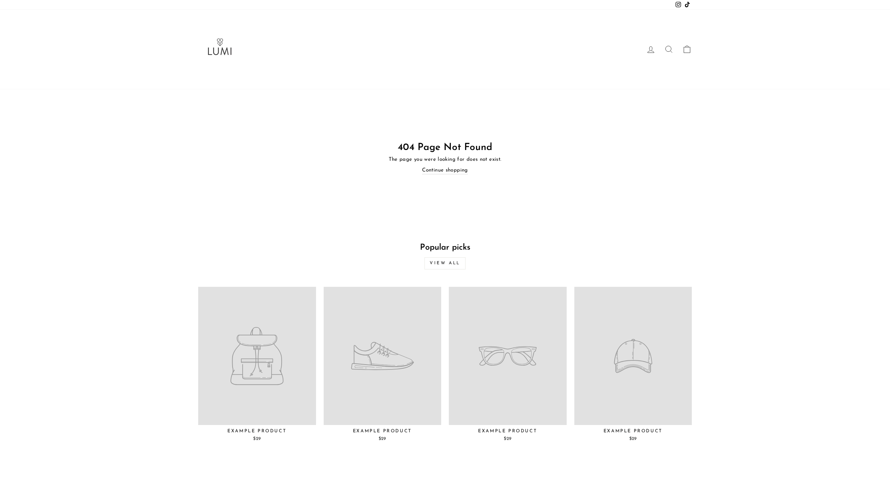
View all (445, 263)
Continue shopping (445, 170)
